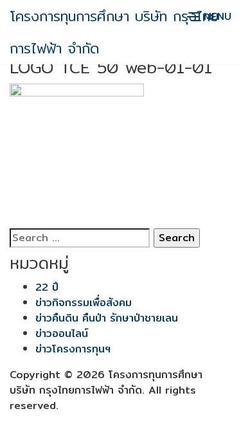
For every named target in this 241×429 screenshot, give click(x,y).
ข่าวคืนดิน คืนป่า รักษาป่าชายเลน (106, 318)
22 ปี (46, 287)
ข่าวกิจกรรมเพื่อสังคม (83, 303)
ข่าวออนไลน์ (61, 333)
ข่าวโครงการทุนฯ (73, 349)
